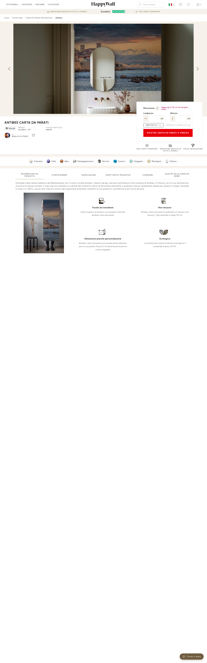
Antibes (58, 17)
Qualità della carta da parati (177, 175)
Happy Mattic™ (152, 125)
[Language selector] (172, 4)
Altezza (173, 113)
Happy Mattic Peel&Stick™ (176, 125)
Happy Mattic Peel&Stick (118, 175)
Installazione (89, 175)
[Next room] (197, 69)
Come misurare (59, 175)
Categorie (27, 4)
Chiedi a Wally (194, 656)
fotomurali (12, 4)
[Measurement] (157, 108)
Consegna (148, 175)
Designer (40, 4)
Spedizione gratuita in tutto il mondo (69, 11)
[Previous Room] (9, 69)
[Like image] (33, 135)
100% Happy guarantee (149, 11)
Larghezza (148, 113)
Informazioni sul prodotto (30, 175)
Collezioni (53, 4)
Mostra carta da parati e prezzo (168, 133)
